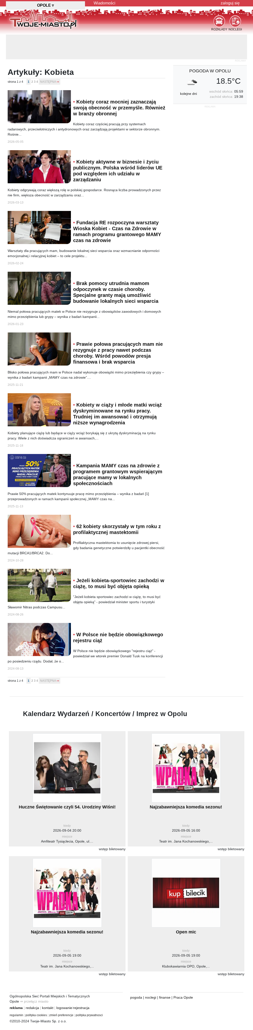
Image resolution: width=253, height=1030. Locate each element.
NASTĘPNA (48, 81)
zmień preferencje (61, 1015)
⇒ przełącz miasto (34, 1001)
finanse (164, 997)
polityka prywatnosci (89, 1015)
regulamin (16, 1015)
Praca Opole (183, 997)
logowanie (64, 1008)
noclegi (150, 997)
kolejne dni (188, 94)
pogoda (136, 997)
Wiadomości (104, 3)
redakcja (32, 1008)
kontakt (47, 1008)
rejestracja (81, 1008)
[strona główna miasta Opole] (43, 19)
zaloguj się (230, 3)
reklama (16, 1008)
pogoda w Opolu (210, 70)
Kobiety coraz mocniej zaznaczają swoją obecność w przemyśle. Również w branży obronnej (119, 107)
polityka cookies (36, 1015)
